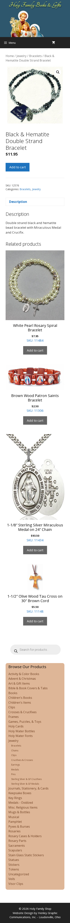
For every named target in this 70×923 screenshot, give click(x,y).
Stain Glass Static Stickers (26, 855)
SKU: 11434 (35, 532)
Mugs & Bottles (19, 812)
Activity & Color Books (23, 674)
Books (12, 693)
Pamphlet (15, 822)
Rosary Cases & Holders (25, 836)
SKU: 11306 (35, 403)
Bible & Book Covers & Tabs (28, 688)
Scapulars (15, 850)
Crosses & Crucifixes (22, 712)
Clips (11, 707)
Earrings (15, 764)
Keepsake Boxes (19, 793)
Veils (11, 879)
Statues (13, 860)
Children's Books (20, 698)
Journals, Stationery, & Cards (28, 788)
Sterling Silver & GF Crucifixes (26, 779)
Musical (13, 817)
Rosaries (14, 831)
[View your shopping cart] (53, 42)
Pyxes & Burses (19, 826)
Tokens (13, 869)
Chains (14, 750)
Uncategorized (18, 874)
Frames (13, 717)
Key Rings (15, 798)
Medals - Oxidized (20, 803)
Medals (15, 769)
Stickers (13, 865)
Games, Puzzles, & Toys (24, 722)
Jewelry (21, 56)
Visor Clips (15, 884)
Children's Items (19, 702)
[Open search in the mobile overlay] (66, 42)
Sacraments (16, 846)
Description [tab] (18, 202)
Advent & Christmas (22, 679)
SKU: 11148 (35, 604)
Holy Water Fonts (20, 736)
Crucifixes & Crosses (22, 760)
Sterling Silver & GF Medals (25, 783)
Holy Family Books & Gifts (35, 4)
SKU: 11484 (35, 333)
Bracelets (35, 56)
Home (10, 56)
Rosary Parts (17, 841)
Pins (13, 774)
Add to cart (17, 167)
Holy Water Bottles (21, 731)
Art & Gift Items (19, 683)
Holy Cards (16, 726)
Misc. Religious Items (23, 807)
